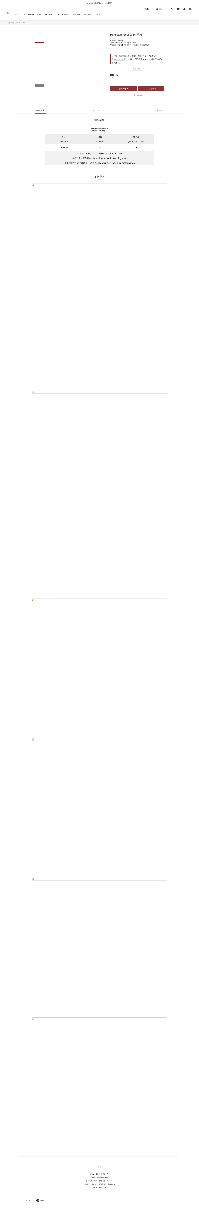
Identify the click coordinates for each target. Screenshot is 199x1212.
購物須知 (76, 14)
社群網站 (87, 1184)
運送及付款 (102, 1184)
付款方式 (94, 1184)
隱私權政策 (111, 1184)
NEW (23, 14)
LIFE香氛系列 (49, 14)
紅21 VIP (110, 1181)
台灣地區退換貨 (91, 1181)
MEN (39, 14)
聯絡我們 (101, 1181)
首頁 (16, 14)
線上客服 (87, 14)
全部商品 (10, 22)
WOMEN (31, 14)
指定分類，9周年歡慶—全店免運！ (135, 55)
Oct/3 (24, 22)
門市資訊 (97, 14)
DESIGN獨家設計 (63, 14)
